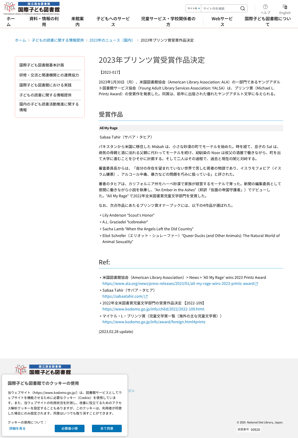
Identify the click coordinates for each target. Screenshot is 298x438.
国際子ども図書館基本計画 (41, 65)
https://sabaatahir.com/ (123, 296)
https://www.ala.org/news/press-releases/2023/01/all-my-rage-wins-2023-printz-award (178, 283)
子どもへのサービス (113, 21)
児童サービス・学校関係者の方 (168, 21)
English (285, 12)
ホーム (11, 21)
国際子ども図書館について (268, 21)
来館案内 (77, 21)
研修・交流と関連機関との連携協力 (49, 75)
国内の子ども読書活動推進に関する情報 (49, 107)
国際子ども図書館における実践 (45, 85)
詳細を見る (17, 428)
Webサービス (222, 21)
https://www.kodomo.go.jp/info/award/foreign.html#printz (154, 321)
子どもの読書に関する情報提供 (58, 40)
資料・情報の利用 (44, 21)
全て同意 (106, 428)
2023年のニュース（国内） (112, 40)
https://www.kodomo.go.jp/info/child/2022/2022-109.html (153, 309)
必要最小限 (69, 428)
